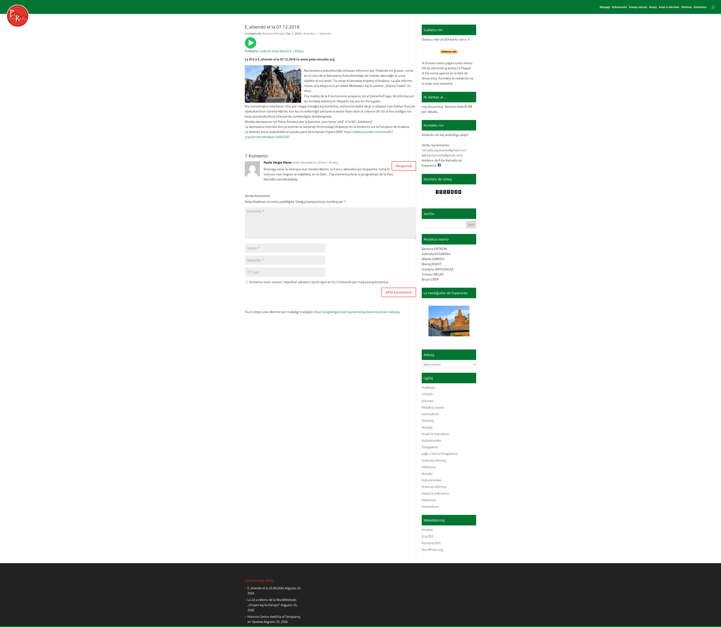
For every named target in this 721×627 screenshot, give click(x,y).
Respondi (404, 165)
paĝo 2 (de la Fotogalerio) (440, 454)
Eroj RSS (427, 536)
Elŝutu (299, 51)
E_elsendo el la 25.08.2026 (265, 588)
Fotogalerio (430, 447)
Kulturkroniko (619, 7)
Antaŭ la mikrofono (669, 7)
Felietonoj (686, 7)
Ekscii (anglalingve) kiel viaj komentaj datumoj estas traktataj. (357, 312)
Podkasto (428, 388)
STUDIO (427, 394)
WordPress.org (432, 550)
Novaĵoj (427, 427)
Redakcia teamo (433, 407)
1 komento (324, 33)
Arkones (427, 401)
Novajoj (653, 7)
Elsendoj (309, 33)
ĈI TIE (468, 107)
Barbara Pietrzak (272, 33)
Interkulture (700, 7)
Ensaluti (427, 530)
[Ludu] (250, 46)
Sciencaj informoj (638, 7)
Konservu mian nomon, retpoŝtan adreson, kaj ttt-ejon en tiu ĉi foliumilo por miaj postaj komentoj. (319, 282)
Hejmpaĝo (605, 7)
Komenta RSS (431, 543)
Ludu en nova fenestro (276, 51)
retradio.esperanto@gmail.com (444, 150)
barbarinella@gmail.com (444, 155)
